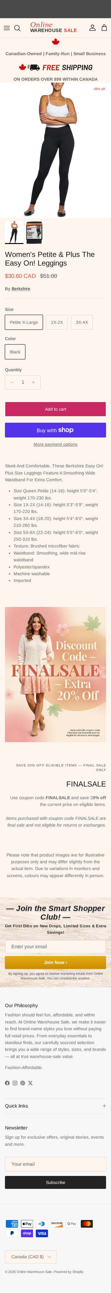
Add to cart (55, 409)
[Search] (20, 28)
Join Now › (55, 962)
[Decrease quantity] (10, 382)
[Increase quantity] (35, 382)
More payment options (55, 444)
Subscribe (55, 1182)
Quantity (13, 369)
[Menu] (7, 28)
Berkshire (21, 288)
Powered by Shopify (69, 1272)
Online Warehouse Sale (34, 1272)
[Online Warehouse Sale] (55, 28)
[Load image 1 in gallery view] (55, 150)
